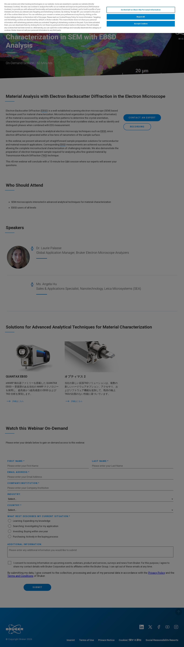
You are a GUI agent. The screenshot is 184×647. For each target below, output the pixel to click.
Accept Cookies (141, 24)
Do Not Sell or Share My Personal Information (141, 10)
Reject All (141, 17)
